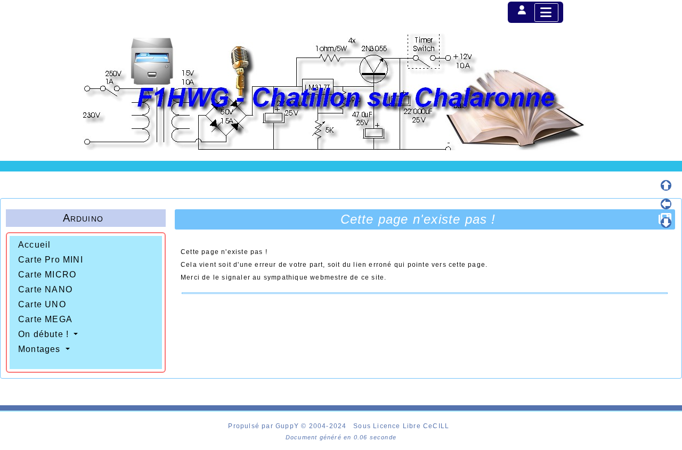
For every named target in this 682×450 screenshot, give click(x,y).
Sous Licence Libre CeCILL (402, 426)
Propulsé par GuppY (264, 426)
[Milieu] (666, 204)
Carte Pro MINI (50, 259)
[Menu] (546, 12)
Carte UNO (42, 304)
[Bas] (666, 222)
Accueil (34, 244)
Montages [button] (40, 349)
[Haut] (666, 185)
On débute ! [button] (44, 334)
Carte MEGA (45, 319)
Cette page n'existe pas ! (418, 219)
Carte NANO (45, 289)
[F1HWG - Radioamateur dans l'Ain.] (341, 91)
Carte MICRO (47, 274)
